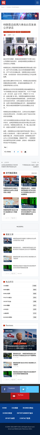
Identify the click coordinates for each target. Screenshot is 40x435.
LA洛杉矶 (6, 313)
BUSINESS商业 (7, 317)
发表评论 (20, 226)
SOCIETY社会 (7, 301)
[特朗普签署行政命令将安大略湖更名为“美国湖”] (11, 202)
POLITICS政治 (7, 297)
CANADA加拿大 (8, 198)
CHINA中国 (24, 198)
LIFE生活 (5, 309)
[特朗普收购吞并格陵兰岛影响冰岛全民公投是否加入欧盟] (11, 181)
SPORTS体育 (10, 418)
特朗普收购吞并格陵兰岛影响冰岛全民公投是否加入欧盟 (20, 347)
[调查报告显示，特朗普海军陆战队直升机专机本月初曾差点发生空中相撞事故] (29, 181)
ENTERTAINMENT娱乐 (25, 413)
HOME (4, 408)
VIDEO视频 (6, 305)
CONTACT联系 (25, 418)
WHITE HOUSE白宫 (25, 31)
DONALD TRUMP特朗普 (9, 31)
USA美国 (18, 31)
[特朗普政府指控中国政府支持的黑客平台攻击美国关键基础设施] (29, 202)
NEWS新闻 (6, 289)
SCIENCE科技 (7, 413)
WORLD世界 (6, 293)
